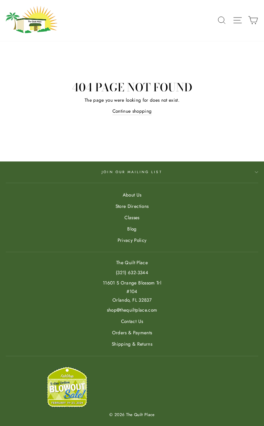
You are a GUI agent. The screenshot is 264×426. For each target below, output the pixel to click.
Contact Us (132, 321)
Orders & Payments (132, 332)
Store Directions (132, 206)
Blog (131, 228)
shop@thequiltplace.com (132, 309)
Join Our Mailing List (132, 172)
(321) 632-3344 (132, 272)
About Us (132, 194)
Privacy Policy (132, 240)
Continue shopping (132, 111)
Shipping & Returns (132, 343)
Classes (131, 217)
